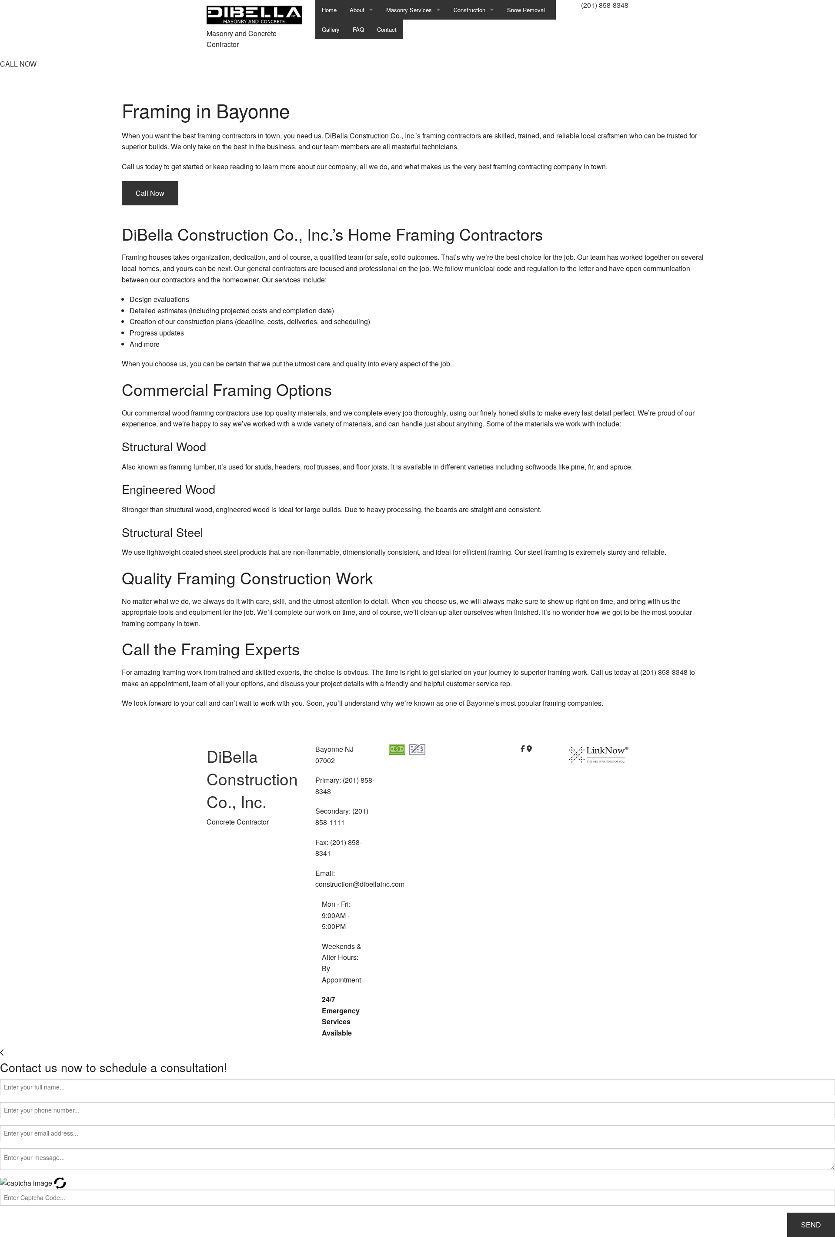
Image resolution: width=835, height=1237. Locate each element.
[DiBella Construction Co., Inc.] (254, 12)
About (357, 10)
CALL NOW (18, 64)
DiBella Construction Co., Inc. (252, 778)
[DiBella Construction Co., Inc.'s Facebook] (523, 749)
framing (499, 552)
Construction (469, 10)
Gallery (331, 29)
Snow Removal (526, 10)
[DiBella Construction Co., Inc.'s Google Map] (529, 749)
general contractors (276, 268)
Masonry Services (409, 10)
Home (329, 10)
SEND (811, 1225)
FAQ (358, 29)
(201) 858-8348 (604, 5)
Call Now (150, 193)
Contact (387, 29)
